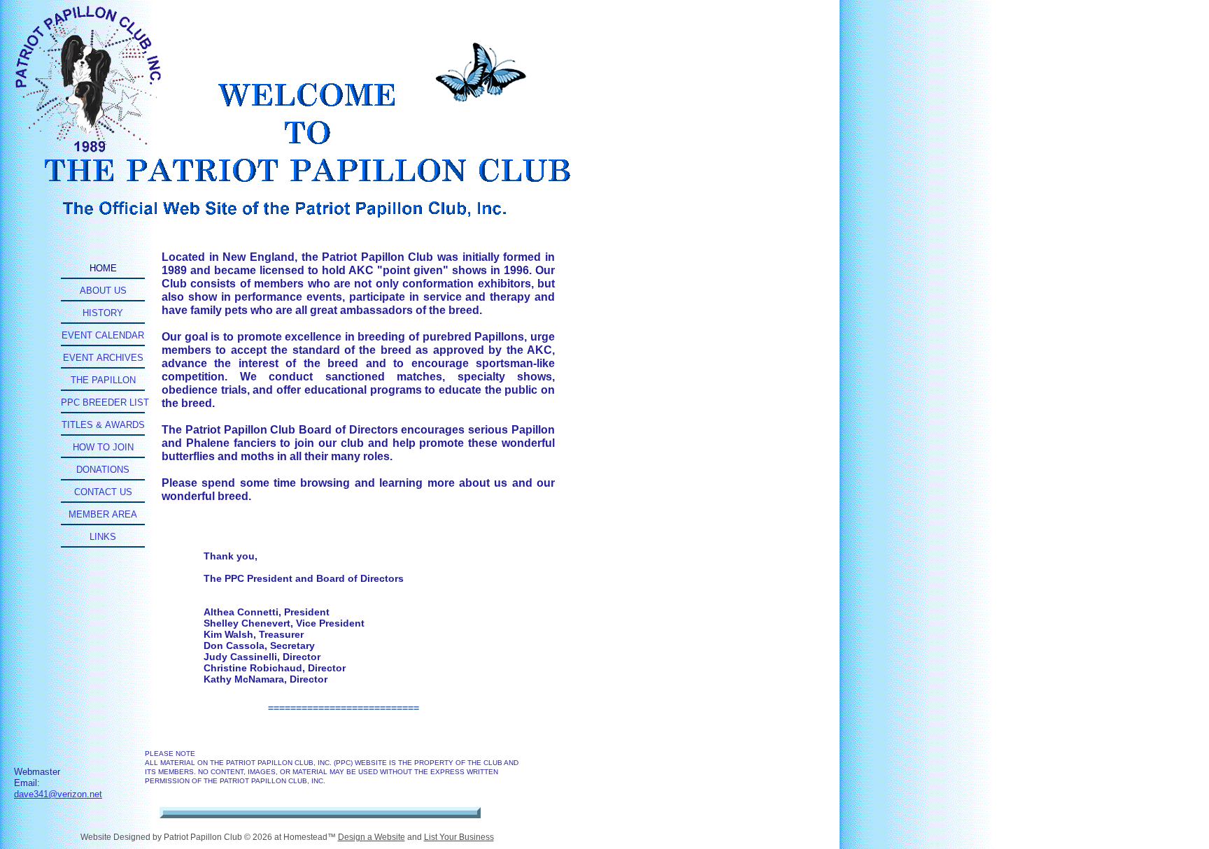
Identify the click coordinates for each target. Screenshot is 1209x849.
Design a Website (371, 837)
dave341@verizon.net (58, 794)
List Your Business (459, 837)
